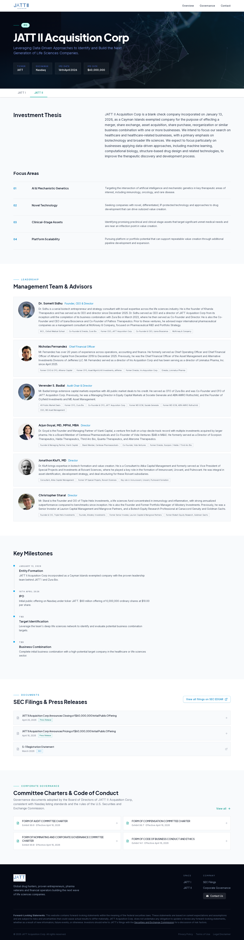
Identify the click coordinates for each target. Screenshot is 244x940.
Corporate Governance (217, 887)
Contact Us (216, 895)
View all (221, 808)
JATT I (22, 92)
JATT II (38, 92)
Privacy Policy (185, 934)
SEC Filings (209, 882)
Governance (207, 5)
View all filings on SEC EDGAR (204, 699)
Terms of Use (203, 934)
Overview (188, 5)
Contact (226, 5)
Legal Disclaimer (222, 934)
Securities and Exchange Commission (154, 922)
